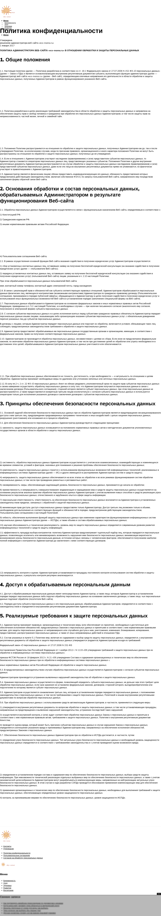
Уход (6, 24)
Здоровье (8, 26)
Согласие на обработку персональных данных (23, 858)
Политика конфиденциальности (16, 853)
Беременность (10, 23)
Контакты (7, 846)
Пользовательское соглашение (16, 855)
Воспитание (8, 890)
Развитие (7, 888)
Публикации (8, 848)
